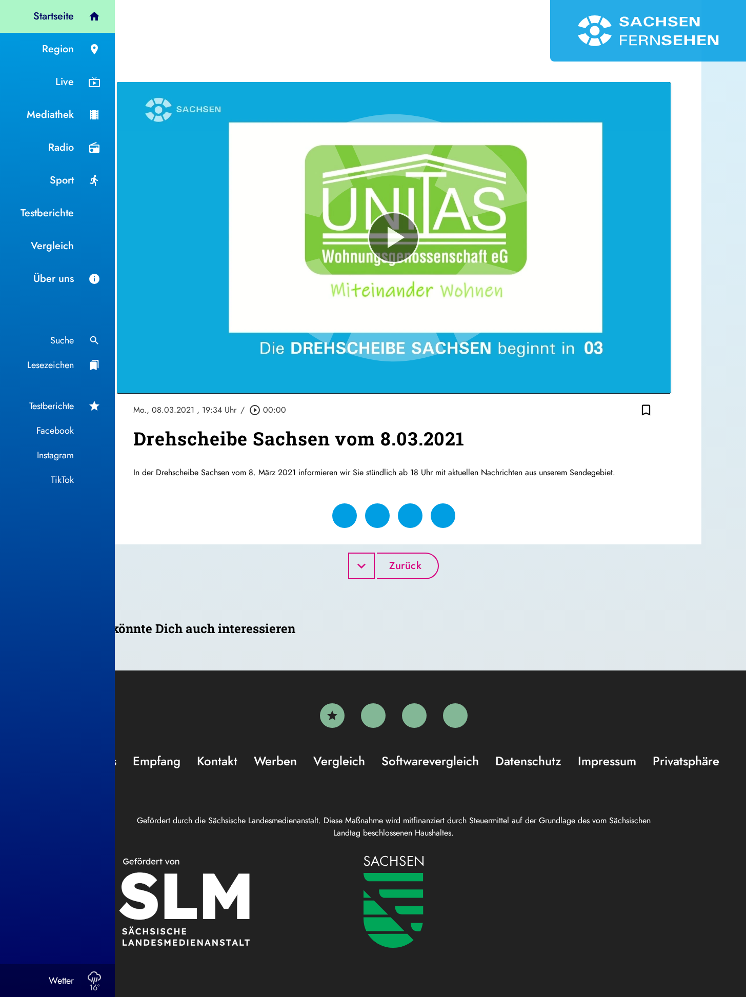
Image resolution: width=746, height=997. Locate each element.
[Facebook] (373, 715)
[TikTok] (455, 715)
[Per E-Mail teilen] (443, 515)
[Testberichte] (332, 715)
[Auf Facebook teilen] (344, 515)
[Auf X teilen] (377, 515)
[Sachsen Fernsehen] (648, 31)
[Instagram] (414, 715)
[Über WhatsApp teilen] (410, 515)
